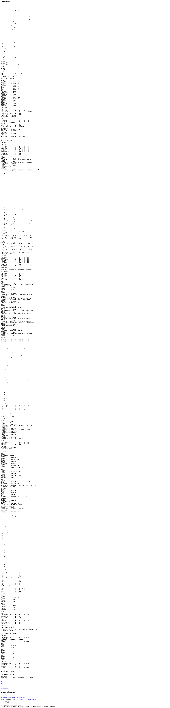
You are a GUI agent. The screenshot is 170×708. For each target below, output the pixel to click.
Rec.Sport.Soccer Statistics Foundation (28, 699)
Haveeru (6, 697)
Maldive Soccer (11, 697)
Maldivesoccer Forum (20, 697)
